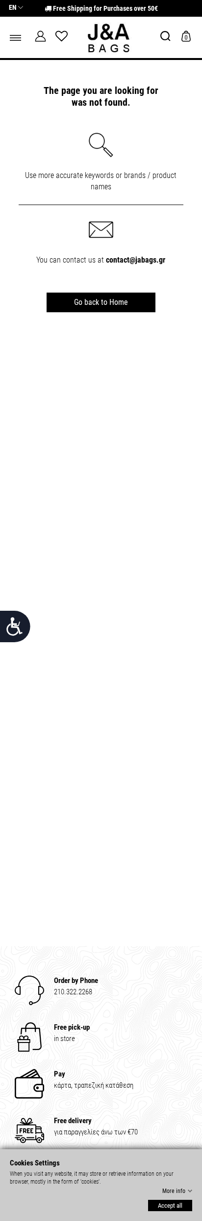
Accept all (170, 1205)
